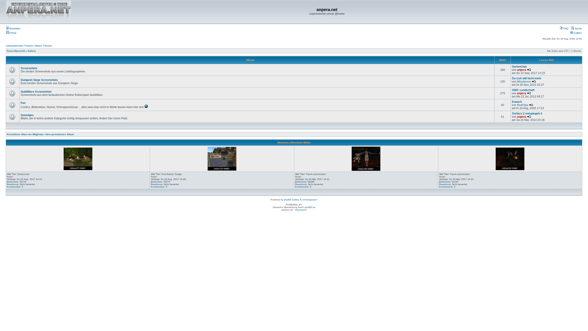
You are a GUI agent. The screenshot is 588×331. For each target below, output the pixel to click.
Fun (23, 103)
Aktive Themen (43, 45)
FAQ (565, 28)
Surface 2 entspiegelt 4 (527, 113)
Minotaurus (524, 81)
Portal (12, 32)
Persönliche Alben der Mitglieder (25, 134)
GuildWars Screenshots (36, 91)
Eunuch (517, 101)
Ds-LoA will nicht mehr (526, 78)
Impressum (301, 209)
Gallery (577, 32)
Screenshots (29, 68)
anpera (521, 69)
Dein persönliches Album (60, 134)
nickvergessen (309, 199)
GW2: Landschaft (523, 90)
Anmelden (14, 28)
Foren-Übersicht (16, 51)
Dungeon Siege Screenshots (39, 80)
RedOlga (522, 105)
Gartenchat (519, 66)
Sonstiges (27, 115)
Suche (578, 28)
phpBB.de (310, 207)
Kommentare (13, 186)
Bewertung (12, 184)
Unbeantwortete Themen (19, 45)
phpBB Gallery (291, 199)
